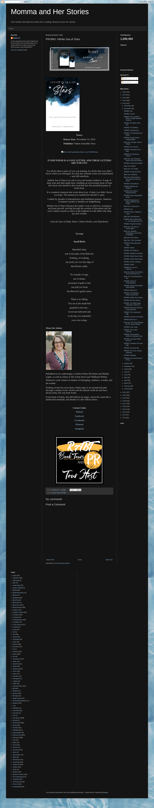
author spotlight (18, 588)
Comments (127, 82)
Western (15, 772)
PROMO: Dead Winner (131, 184)
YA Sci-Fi (15, 784)
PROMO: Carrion (129, 114)
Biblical (15, 595)
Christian (16, 615)
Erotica (15, 644)
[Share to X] (75, 490)
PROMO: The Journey (131, 147)
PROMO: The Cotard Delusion (130, 330)
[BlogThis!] (73, 490)
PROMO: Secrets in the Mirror (133, 317)
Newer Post (50, 560)
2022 (124, 103)
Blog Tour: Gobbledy (130, 174)
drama (15, 637)
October (127, 363)
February (127, 386)
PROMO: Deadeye (130, 355)
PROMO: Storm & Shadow (132, 262)
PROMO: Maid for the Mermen (131, 187)
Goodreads (79, 420)
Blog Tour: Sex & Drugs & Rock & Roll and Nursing (133, 159)
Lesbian (15, 681)
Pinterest (79, 424)
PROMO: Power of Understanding (130, 282)
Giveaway (16, 659)
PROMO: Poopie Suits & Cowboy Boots (132, 138)
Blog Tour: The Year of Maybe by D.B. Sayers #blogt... (133, 323)
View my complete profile (19, 50)
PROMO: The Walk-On (131, 250)
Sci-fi (14, 745)
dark (14, 634)
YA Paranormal (17, 782)
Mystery (15, 703)
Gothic (15, 661)
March (126, 383)
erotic (14, 642)
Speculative (16, 755)
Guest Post (16, 664)
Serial (14, 752)
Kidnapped (16, 678)
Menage (15, 696)
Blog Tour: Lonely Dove (131, 206)
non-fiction (16, 718)
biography (16, 598)
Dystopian (16, 639)
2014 (124, 412)
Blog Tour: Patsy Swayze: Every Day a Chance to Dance (132, 179)
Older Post (109, 560)
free (14, 656)
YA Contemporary (18, 777)
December (127, 106)
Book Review (17, 607)
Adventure (16, 578)
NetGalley (16, 708)
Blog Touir (16, 602)
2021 (124, 392)
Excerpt (53, 492)
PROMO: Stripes (129, 248)
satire (14, 742)
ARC (14, 583)
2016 (124, 406)
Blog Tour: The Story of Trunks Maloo (131, 227)
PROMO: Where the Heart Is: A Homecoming (133, 308)
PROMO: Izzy (128, 111)
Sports (15, 757)
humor (15, 674)
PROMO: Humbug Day (131, 130)
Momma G (16, 38)
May (125, 377)
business (16, 610)
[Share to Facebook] (78, 490)
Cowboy (15, 627)
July (125, 372)
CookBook (16, 622)
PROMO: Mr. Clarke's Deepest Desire (131, 192)
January (127, 389)
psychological (17, 732)
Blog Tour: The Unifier (131, 169)
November (127, 108)
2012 (124, 418)
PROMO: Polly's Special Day (133, 259)
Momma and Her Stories (50, 12)
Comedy (15, 617)
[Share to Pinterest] (80, 490)
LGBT (14, 683)
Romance (16, 737)
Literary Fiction (17, 686)
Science (15, 747)
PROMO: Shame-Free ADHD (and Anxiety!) (133, 286)
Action (15, 575)
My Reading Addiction (20, 701)
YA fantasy (16, 779)
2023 (124, 100)
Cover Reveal (17, 625)
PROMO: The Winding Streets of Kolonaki (131, 294)
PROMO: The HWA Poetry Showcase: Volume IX (132, 304)
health (15, 666)
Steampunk (16, 759)
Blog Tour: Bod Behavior (132, 216)
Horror (15, 671)
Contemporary (17, 620)
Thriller (15, 767)
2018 (124, 401)
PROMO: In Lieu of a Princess (130, 268)
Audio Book (16, 585)
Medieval (16, 691)
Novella (15, 720)
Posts (125, 78)
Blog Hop (16, 600)
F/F (14, 649)
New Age (16, 713)
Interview (16, 676)
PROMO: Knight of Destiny (132, 224)
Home (11, 28)
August (126, 369)
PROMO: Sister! (129, 264)
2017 (124, 403)
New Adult (16, 710)
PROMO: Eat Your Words (132, 300)
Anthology (16, 580)
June (126, 375)
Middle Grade (17, 698)
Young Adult (16, 787)
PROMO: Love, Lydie (131, 327)
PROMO (63, 492)
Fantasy (15, 651)
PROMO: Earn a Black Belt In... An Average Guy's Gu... (133, 220)
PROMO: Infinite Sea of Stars (133, 256)
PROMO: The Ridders (131, 127)
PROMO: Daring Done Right (133, 163)
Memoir (15, 693)
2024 (124, 98)
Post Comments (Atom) (62, 563)
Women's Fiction (18, 774)
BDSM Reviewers (18, 593)
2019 (124, 398)
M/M (14, 688)
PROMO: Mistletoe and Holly (133, 253)
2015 (124, 409)
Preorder (15, 728)
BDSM (15, 590)
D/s (14, 632)
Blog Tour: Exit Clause (131, 237)
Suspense (16, 764)
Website (79, 412)
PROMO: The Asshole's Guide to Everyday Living (133, 335)
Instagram (79, 428)
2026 (124, 92)
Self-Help (16, 750)
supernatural (17, 762)
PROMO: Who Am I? (130, 319)
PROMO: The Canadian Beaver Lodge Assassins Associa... (133, 118)
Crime (15, 629)
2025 (124, 95)
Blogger (105, 792)
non (14, 715)
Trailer (15, 769)
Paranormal (16, 723)
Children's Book (18, 612)
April (126, 380)
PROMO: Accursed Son (131, 348)
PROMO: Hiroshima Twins (132, 172)
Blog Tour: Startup (130, 166)
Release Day (17, 735)
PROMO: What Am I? (130, 290)
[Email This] (71, 490)
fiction (14, 654)
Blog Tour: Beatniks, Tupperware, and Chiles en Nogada (132, 233)
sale (14, 740)
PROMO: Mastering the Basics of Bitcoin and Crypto (131, 201)
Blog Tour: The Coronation (132, 240)
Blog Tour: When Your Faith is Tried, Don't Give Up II (133, 273)
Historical (16, 669)
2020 (124, 395)
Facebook (79, 416)
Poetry (58, 492)
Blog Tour (16, 605)
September (128, 366)
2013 (124, 415)
